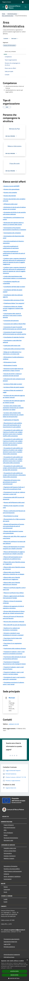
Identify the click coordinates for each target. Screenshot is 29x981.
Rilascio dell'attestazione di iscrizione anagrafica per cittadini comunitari (14, 548)
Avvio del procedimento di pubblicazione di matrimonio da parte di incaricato (14, 253)
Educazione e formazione (10, 866)
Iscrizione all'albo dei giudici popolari (14, 387)
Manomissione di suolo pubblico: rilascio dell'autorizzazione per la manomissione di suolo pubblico (12, 425)
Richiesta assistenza (9, 947)
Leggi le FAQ (7, 944)
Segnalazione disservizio (10, 942)
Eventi (5, 902)
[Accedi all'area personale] (22, 2)
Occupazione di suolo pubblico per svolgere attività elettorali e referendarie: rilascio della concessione (14, 475)
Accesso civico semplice (10, 192)
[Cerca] (26, 7)
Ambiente (6, 874)
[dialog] (14, 969)
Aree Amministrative (9, 827)
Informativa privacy (9, 957)
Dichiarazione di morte (10, 362)
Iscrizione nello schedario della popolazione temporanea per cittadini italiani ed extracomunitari (13, 415)
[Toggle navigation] (3, 7)
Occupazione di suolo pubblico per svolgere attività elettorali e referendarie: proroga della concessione (14, 468)
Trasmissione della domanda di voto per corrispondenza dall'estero (14, 658)
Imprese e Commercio (9, 856)
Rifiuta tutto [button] (14, 975)
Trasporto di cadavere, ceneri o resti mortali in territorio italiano (13, 673)
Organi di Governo (9, 825)
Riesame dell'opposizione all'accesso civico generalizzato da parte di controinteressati (13, 526)
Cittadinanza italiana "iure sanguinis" (14, 303)
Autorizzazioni (8, 879)
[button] (14, 978)
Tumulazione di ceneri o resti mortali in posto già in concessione (14, 678)
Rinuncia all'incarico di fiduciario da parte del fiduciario (13, 617)
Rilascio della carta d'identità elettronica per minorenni (11, 583)
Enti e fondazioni (8, 833)
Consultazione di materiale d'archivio (14, 337)
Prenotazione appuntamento (11, 939)
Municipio (12, 698)
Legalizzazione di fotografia (11, 420)
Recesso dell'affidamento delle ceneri (14, 502)
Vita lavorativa (8, 853)
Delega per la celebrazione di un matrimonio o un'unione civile (12, 353)
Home (3, 14)
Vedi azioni (14, 38)
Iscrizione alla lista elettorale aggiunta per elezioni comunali (14, 396)
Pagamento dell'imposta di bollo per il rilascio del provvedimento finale (14, 488)
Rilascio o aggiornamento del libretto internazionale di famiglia (13, 597)
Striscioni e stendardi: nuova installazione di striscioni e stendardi (13, 634)
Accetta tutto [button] (14, 971)
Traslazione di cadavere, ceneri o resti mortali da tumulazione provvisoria (14, 653)
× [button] (27, 960)
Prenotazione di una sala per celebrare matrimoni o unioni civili (14, 493)
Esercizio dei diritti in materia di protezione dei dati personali (12, 375)
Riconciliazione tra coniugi (11, 516)
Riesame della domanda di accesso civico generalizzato (13, 532)
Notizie (6, 887)
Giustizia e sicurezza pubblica (12, 869)
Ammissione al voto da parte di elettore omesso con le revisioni (14, 208)
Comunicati (7, 889)
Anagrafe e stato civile (10, 848)
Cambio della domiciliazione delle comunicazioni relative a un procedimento (14, 277)
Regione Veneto (6, 2)
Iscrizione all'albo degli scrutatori (13, 384)
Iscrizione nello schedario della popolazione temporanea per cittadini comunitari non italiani (13, 408)
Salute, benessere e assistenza (12, 876)
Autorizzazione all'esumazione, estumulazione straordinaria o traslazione (14, 229)
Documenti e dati (8, 840)
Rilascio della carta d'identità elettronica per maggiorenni (11, 578)
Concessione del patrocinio (11, 321)
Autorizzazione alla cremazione (12, 233)
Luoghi (5, 899)
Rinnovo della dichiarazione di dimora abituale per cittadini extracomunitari (13, 612)
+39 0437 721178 (14, 724)
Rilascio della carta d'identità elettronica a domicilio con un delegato (13, 573)
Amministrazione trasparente (12, 954)
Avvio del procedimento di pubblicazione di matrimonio (11, 247)
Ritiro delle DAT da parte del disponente (15, 625)
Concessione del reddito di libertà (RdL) (15, 324)
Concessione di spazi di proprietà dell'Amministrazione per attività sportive (14, 333)
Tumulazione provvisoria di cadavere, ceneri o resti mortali (13, 683)
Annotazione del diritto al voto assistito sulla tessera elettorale (14, 213)
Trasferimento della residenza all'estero (15, 648)
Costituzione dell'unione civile (12, 345)
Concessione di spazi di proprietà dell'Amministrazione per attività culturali (14, 328)
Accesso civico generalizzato (11, 189)
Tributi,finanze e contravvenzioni (13, 871)
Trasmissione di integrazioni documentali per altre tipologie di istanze (14, 663)
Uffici (5, 830)
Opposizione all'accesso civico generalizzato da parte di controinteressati (11, 482)
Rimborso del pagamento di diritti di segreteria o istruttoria (13, 607)
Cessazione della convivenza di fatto (14, 300)
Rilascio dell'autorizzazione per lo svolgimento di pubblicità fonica (12, 558)
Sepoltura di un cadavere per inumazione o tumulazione (11, 629)
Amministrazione (12, 14)
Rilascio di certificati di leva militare (14, 593)
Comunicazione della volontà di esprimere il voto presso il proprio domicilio (12, 315)
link (11, 968)
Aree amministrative (7, 16)
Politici (5, 835)
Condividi (5, 38)
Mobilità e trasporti (9, 858)
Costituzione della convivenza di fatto (14, 349)
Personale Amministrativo (11, 838)
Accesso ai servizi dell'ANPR (11, 186)
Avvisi (5, 892)
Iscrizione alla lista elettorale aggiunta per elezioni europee (14, 401)
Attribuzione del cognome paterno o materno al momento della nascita (13, 223)
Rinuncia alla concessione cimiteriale (14, 622)
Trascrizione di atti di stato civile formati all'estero (12, 639)
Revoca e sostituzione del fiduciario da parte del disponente (14, 512)
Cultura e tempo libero (10, 851)
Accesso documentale (10, 196)
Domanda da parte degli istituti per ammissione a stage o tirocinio (13, 369)
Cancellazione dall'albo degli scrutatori (14, 287)
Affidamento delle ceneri (10, 204)
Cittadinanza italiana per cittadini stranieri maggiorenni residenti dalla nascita (13, 308)
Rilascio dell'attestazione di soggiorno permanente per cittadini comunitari (14, 553)
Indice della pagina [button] (10, 51)
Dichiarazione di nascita (10, 365)
